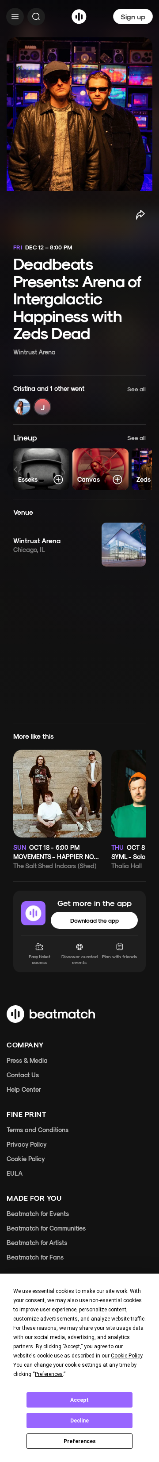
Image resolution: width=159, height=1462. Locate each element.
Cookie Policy (26, 1158)
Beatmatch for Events (38, 1213)
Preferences (80, 1441)
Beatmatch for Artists (37, 1242)
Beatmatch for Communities (46, 1228)
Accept (79, 1400)
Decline (79, 1421)
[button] (79, 399)
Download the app (94, 920)
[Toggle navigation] (15, 16)
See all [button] (136, 437)
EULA (15, 1173)
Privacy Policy (27, 1144)
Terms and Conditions (37, 1130)
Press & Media (27, 1060)
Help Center (24, 1089)
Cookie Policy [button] (126, 1356)
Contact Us (23, 1075)
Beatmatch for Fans (35, 1257)
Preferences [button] (49, 1374)
